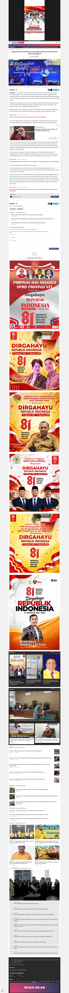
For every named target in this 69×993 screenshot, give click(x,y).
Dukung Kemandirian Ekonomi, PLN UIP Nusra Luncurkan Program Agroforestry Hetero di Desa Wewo (33, 190)
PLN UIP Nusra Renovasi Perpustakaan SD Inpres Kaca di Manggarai (27, 117)
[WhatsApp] (54, 90)
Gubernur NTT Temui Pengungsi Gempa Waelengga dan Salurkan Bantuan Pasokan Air (32, 218)
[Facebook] (49, 90)
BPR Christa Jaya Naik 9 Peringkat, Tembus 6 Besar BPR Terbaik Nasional (16, 683)
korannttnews (33, 56)
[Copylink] (58, 90)
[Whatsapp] (15, 970)
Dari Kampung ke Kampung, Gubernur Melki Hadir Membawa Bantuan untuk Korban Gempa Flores (29, 765)
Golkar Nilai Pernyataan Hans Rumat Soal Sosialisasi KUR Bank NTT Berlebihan (51, 681)
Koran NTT (12, 49)
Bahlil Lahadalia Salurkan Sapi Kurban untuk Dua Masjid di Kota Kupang (47, 862)
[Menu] (10, 43)
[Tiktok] (25, 970)
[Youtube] (23, 970)
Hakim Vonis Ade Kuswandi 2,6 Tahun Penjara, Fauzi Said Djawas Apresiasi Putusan (34, 931)
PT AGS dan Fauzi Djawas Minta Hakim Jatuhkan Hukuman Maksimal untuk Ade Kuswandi (35, 953)
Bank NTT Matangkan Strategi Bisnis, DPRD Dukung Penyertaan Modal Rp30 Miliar (34, 914)
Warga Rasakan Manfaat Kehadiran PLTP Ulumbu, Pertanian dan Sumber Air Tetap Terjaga (34, 161)
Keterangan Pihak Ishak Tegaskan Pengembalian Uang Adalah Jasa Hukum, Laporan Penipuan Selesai (21, 740)
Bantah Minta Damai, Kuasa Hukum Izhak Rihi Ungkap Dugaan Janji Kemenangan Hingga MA (46, 739)
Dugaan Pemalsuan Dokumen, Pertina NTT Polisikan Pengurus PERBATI (31, 909)
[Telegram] (56, 90)
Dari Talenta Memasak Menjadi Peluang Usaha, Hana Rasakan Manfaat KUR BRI (33, 681)
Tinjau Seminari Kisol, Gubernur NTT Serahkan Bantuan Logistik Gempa (28, 222)
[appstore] (12, 976)
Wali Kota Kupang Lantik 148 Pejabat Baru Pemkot (26, 903)
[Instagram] (20, 970)
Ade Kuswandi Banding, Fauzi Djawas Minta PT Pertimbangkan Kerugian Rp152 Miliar (34, 720)
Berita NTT (13, 209)
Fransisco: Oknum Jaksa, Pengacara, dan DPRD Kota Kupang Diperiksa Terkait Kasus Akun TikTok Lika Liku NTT (36, 925)
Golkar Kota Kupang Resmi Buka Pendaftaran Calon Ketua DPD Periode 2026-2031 (20, 862)
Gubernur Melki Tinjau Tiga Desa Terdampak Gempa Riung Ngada (27, 214)
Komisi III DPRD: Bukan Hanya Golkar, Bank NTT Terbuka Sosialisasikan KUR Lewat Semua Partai (35, 947)
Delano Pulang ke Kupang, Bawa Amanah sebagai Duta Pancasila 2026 (26, 779)
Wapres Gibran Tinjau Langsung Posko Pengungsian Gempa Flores (30, 942)
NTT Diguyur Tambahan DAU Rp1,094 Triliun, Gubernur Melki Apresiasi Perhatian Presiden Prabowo (35, 920)
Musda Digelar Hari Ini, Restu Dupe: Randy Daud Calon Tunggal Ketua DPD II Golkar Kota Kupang (47, 841)
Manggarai (19, 49)
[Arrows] (10, 665)
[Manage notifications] (2, 991)
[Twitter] (51, 90)
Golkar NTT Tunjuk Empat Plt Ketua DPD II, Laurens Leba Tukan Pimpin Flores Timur (21, 841)
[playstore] (21, 976)
